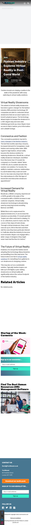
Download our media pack (15, 481)
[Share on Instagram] (2, 523)
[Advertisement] (15, 26)
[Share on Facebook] (2, 512)
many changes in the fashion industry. (14, 141)
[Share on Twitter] (2, 516)
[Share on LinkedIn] (2, 519)
